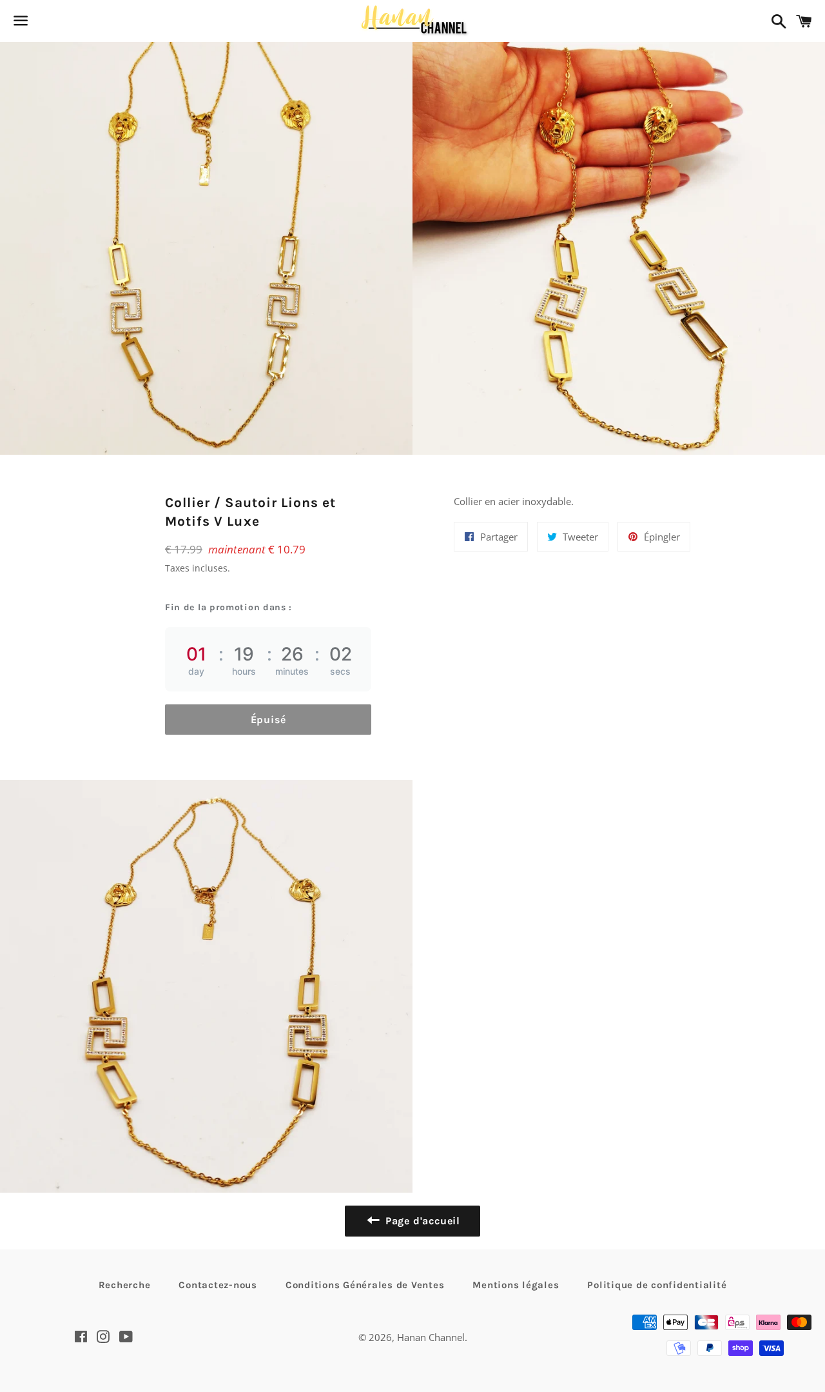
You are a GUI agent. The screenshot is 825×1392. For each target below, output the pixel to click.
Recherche (125, 1285)
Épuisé (268, 719)
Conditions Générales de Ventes (365, 1285)
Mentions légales (515, 1285)
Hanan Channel (431, 1337)
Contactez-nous (218, 1285)
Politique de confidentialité (656, 1285)
